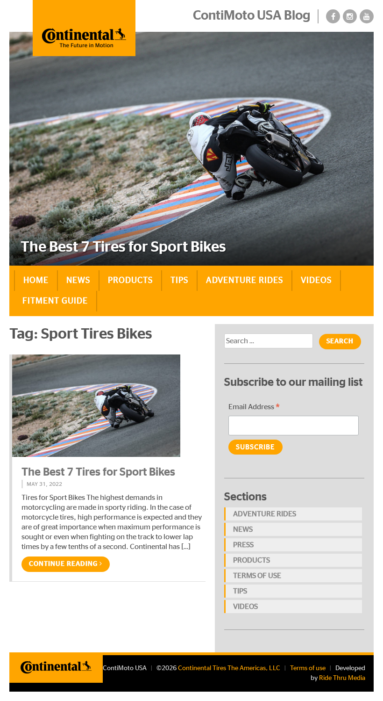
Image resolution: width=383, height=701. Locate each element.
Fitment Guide (55, 301)
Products (130, 280)
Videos (316, 280)
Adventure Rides (244, 280)
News (78, 280)
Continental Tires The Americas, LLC (229, 668)
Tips (179, 280)
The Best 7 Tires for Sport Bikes (98, 472)
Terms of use (257, 575)
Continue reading (64, 564)
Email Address (254, 408)
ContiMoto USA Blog (252, 15)
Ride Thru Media (342, 678)
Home (36, 280)
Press (243, 545)
